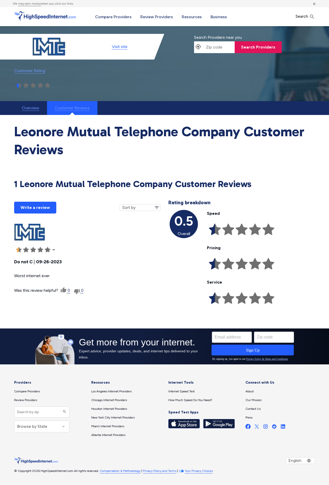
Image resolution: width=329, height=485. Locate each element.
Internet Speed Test (181, 391)
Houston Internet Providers (109, 409)
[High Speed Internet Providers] (45, 16)
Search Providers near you (218, 37)
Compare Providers (113, 16)
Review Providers (156, 16)
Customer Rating (29, 70)
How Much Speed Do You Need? (190, 400)
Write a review (35, 207)
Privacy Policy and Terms (159, 471)
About (249, 391)
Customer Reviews (72, 107)
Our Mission (253, 400)
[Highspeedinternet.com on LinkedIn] (283, 427)
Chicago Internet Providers (109, 400)
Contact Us (253, 409)
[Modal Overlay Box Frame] (164, 346)
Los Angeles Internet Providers (111, 391)
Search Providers (258, 47)
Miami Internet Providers (107, 426)
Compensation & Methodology (120, 471)
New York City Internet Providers (113, 417)
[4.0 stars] (40, 85)
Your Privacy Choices (199, 471)
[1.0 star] (18, 85)
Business (219, 16)
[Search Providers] (64, 412)
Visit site (119, 46)
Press (248, 417)
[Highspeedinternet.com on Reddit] (274, 427)
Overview (30, 107)
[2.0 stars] (26, 85)
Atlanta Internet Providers (108, 435)
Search (302, 16)
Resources (192, 16)
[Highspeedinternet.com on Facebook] (248, 427)
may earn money (29, 3)
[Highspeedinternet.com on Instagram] (265, 427)
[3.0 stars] (33, 85)
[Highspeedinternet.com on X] (256, 427)
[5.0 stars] (47, 85)
